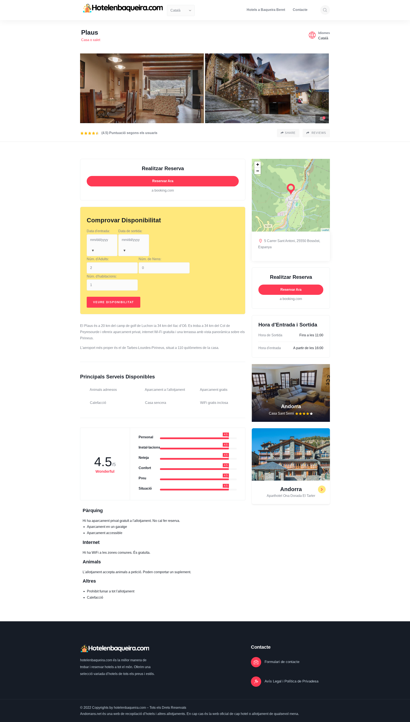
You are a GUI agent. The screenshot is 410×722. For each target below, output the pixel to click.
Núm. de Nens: (150, 259)
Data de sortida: (130, 231)
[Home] (122, 8)
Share (290, 132)
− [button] (257, 171)
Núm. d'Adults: (98, 259)
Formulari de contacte (282, 662)
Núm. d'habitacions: (102, 276)
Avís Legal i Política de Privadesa (291, 681)
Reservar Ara (162, 181)
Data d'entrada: (98, 231)
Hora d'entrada (269, 348)
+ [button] (257, 164)
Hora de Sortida (270, 335)
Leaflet (325, 230)
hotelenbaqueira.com (96, 660)
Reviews (318, 132)
